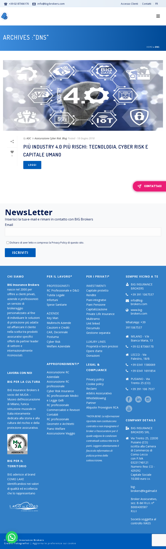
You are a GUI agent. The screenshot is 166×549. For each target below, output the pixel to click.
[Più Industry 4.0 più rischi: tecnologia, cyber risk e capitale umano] (83, 95)
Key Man (52, 318)
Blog (64, 138)
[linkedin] (138, 399)
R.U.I (134, 511)
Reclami (91, 388)
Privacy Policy (59, 242)
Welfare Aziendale (58, 346)
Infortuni (52, 300)
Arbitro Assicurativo (99, 393)
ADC (29, 138)
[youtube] (129, 408)
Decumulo (93, 328)
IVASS (147, 523)
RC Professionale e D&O (63, 290)
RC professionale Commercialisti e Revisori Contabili (63, 409)
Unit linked (93, 323)
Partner (91, 403)
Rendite (91, 295)
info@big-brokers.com (51, 3)
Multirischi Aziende (59, 323)
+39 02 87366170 (19, 3)
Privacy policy (95, 379)
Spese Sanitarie (57, 304)
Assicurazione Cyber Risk (48, 138)
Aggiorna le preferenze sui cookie (54, 543)
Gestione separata (98, 333)
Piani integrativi (96, 300)
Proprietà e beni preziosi (102, 346)
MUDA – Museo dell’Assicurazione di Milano (23, 399)
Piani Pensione (95, 304)
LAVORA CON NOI (19, 373)
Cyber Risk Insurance (60, 391)
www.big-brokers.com (139, 311)
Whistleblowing (96, 398)
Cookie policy (95, 384)
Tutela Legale (56, 295)
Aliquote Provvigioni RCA (102, 407)
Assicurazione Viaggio (61, 433)
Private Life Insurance (100, 314)
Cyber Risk (53, 342)
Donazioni (93, 355)
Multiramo (93, 319)
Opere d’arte (94, 351)
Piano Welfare (56, 429)
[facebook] (129, 399)
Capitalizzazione (96, 309)
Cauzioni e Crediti (58, 327)
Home (150, 47)
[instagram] (148, 399)
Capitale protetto (97, 290)
